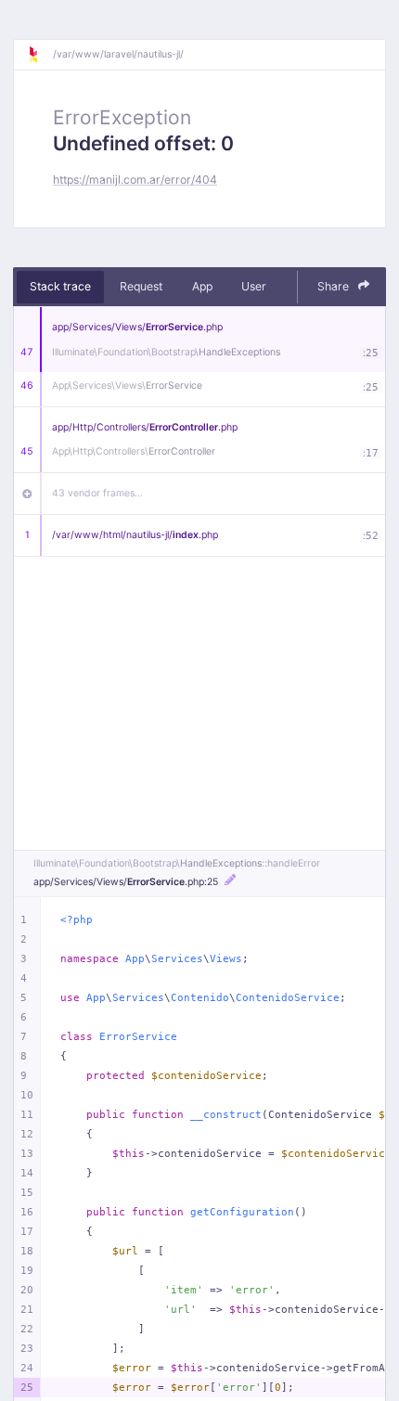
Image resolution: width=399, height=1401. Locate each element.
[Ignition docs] (40, 54)
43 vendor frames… (97, 493)
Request (141, 286)
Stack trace (60, 286)
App (202, 286)
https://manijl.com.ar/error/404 (135, 179)
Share (334, 286)
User (253, 286)
